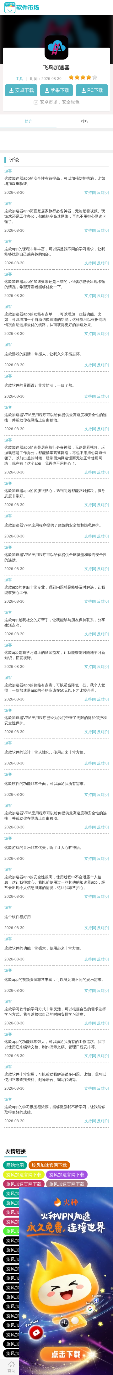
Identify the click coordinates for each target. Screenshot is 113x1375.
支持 (88, 192)
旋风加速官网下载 (49, 1165)
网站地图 (15, 1165)
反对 (101, 192)
